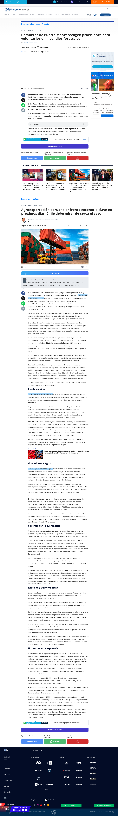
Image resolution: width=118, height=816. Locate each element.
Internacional (23, 15)
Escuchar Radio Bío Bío (103, 2)
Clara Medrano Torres (30, 43)
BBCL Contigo (76, 15)
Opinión (57, 15)
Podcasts (6, 15)
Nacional (14, 15)
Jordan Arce (31, 218)
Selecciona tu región (13, 2)
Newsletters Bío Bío (62, 2)
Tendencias (49, 15)
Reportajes (7, 792)
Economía (33, 15)
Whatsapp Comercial (73, 805)
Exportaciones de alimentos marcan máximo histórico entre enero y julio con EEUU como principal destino (66, 452)
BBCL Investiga (65, 15)
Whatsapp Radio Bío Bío (105, 805)
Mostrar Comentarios (55, 146)
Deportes (41, 15)
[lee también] (36, 454)
